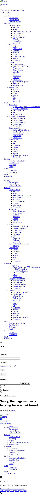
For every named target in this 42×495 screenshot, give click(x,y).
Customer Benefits (15, 22)
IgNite (15, 74)
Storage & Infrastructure (17, 116)
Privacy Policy (20, 489)
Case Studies (13, 172)
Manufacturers (13, 87)
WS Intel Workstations (20, 109)
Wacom (15, 153)
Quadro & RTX (18, 132)
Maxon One (17, 41)
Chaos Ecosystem (19, 56)
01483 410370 (5, 10)
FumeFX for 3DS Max (21, 66)
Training (11, 167)
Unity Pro (16, 72)
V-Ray (15, 47)
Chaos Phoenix (18, 70)
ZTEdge (16, 83)
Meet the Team (14, 20)
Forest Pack (17, 76)
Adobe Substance (19, 37)
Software (7, 23)
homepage (13, 410)
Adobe (15, 89)
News (6, 169)
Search (23, 383)
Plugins (11, 62)
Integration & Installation (17, 161)
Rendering (12, 45)
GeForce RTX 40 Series (21, 130)
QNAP (15, 149)
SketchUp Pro (18, 33)
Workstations (13, 105)
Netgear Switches (19, 124)
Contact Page (4, 12)
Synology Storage (19, 118)
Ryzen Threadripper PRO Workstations (26, 107)
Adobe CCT (17, 35)
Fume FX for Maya (19, 228)
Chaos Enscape (18, 64)
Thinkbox (16, 53)
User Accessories (14, 128)
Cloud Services (14, 163)
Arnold (15, 58)
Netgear (15, 147)
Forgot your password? (8, 366)
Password (3, 362)
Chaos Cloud (17, 49)
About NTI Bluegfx (11, 427)
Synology (16, 151)
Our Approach (13, 18)
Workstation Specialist (20, 155)
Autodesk (16, 91)
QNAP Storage (18, 120)
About (6, 16)
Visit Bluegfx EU (10, 473)
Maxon (15, 95)
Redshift (16, 51)
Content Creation (14, 25)
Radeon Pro (17, 136)
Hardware (7, 103)
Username (3, 355)
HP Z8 (15, 112)
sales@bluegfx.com (17, 10)
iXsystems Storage (19, 122)
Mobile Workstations (20, 269)
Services (7, 159)
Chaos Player (17, 68)
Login (2, 370)
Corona (15, 54)
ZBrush (15, 39)
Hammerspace (18, 85)
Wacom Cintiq (18, 134)
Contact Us (8, 176)
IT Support (12, 165)
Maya (15, 29)
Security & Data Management (19, 82)
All (3, 386)
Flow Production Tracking (22, 31)
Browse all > (17, 43)
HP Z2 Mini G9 (18, 111)
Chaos (15, 93)
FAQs (6, 174)
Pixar (14, 97)
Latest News (13, 170)
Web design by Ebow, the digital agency (13, 491)
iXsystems (16, 145)
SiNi (14, 99)
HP (14, 143)
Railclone (16, 78)
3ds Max (16, 27)
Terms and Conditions (7, 489)
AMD (15, 141)
